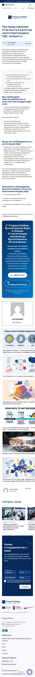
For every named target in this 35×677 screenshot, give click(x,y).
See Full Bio (16, 322)
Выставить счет (7, 661)
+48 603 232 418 (10, 1)
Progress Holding (6, 8)
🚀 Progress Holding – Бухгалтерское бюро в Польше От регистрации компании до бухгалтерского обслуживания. (16, 90)
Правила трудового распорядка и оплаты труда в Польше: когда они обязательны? (13, 526)
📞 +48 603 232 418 (17, 275)
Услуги (4, 650)
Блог (16, 8)
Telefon (22, 577)
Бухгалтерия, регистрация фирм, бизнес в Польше (16, 639)
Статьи (22, 8)
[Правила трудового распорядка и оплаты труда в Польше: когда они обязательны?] (13, 513)
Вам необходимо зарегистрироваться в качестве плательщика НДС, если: (18, 75)
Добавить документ (9, 664)
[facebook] (6, 630)
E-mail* (22, 572)
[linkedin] (3, 630)
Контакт (5, 653)
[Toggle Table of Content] (29, 72)
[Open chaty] (30, 672)
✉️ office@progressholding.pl (17, 283)
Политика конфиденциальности (13, 674)
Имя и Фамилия (10, 577)
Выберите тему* (8, 570)
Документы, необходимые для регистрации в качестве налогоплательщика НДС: (15, 84)
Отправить (25, 587)
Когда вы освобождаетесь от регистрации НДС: (19, 79)
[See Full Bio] (22, 322)
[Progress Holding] (8, 5)
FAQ (3, 644)
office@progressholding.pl (23, 1)
